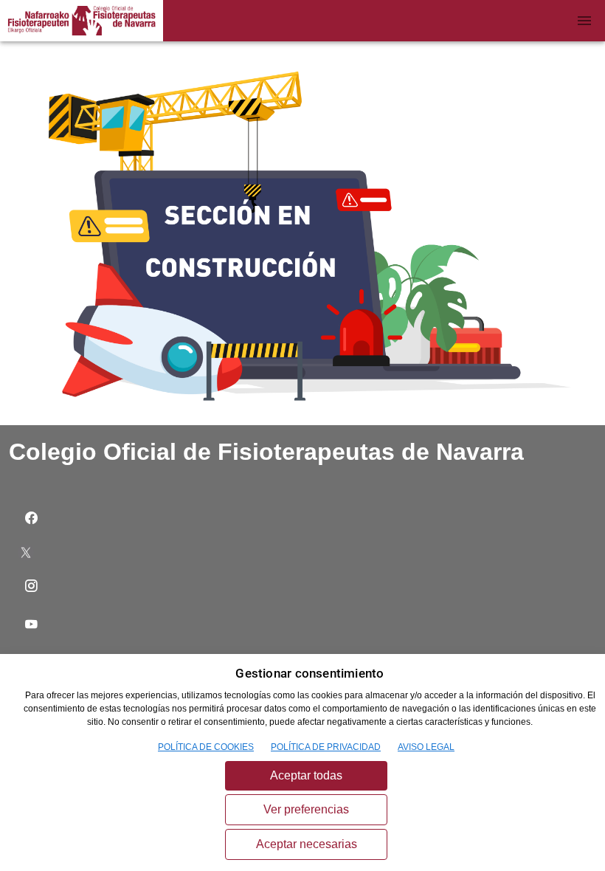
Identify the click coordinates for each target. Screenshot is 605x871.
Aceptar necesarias (306, 844)
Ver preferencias (306, 809)
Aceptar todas (306, 775)
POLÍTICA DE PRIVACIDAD (326, 747)
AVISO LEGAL (426, 747)
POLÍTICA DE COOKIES (206, 747)
